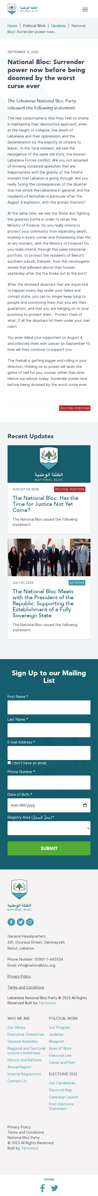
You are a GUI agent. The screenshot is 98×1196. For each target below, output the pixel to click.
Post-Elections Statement (61, 1106)
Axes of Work (60, 1048)
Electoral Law (60, 1056)
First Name (18, 697)
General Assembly (23, 1041)
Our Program (59, 1027)
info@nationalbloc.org (36, 965)
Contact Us (17, 1081)
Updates (58, 26)
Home (12, 26)
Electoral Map (60, 1090)
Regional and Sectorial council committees (26, 1050)
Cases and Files (62, 1063)
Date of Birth (20, 795)
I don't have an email (28, 763)
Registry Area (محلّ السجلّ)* (31, 817)
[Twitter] (54, 1190)
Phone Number (21, 772)
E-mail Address (21, 742)
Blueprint (56, 1041)
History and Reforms (25, 1060)
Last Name (18, 719)
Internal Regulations (24, 1074)
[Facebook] (42, 1190)
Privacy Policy (19, 976)
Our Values (16, 1027)
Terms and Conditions (26, 987)
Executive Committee (26, 1034)
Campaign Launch (63, 1097)
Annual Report (19, 1067)
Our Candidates (62, 1083)
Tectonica (47, 1003)
